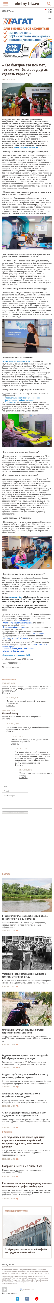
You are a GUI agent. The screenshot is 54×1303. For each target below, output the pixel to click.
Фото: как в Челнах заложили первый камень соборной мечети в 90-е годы (24, 975)
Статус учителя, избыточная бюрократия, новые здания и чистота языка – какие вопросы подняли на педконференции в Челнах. (26, 1153)
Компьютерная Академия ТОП (16, 362)
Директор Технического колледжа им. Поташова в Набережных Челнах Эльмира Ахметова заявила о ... (25, 1101)
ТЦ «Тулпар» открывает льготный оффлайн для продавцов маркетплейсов (26, 1251)
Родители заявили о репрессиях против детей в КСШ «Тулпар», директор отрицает (25, 1057)
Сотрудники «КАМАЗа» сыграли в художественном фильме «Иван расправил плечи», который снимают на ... (26, 1039)
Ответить (6, 693)
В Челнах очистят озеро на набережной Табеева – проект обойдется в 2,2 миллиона (25, 917)
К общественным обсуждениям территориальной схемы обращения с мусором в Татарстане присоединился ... (26, 1082)
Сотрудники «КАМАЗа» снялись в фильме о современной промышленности (23, 1031)
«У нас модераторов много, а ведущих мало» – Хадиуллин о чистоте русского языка (25, 1114)
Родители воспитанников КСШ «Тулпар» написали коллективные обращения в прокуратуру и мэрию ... (25, 1063)
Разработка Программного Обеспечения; (22, 398)
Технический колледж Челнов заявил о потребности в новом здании (21, 1095)
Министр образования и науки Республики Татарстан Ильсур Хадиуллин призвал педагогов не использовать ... (26, 1121)
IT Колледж (10, 402)
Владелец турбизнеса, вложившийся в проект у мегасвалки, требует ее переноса (25, 1076)
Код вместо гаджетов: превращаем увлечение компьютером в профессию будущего (27, 1184)
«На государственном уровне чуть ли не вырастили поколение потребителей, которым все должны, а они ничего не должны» (23, 1141)
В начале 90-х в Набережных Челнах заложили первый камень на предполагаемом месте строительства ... (26, 982)
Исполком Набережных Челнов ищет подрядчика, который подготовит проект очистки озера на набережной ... (24, 925)
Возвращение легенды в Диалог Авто (22, 1166)
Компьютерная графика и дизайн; (19, 400)
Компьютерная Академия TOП (16, 655)
